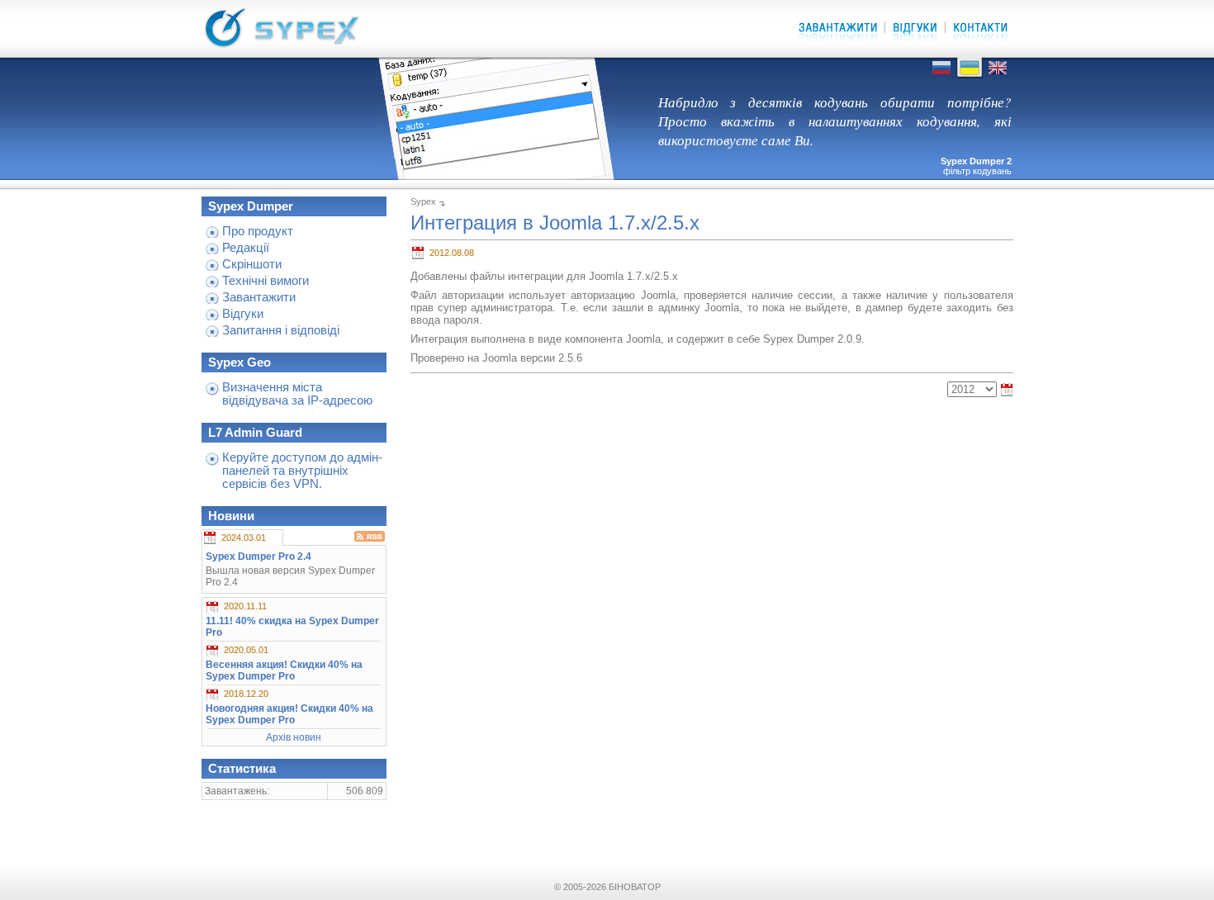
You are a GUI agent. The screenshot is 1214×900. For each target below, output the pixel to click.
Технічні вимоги (265, 280)
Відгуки (242, 313)
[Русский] (941, 75)
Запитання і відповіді (280, 330)
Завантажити (259, 297)
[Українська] (970, 75)
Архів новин (293, 737)
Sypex (423, 201)
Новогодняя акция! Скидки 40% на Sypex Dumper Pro (289, 714)
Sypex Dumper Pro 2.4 (258, 556)
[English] (998, 75)
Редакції (245, 247)
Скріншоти (252, 264)
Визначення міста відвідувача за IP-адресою (297, 394)
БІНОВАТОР (635, 887)
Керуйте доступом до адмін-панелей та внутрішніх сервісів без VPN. (302, 470)
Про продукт (257, 231)
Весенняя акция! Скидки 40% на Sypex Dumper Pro (284, 670)
